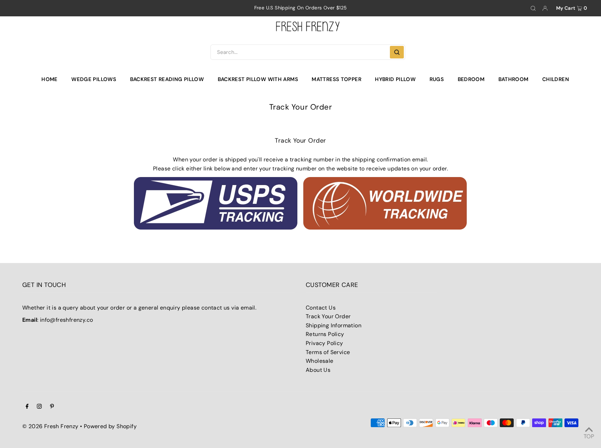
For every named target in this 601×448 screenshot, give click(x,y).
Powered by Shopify (110, 426)
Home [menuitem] (49, 79)
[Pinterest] (52, 406)
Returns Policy (325, 334)
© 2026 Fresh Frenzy (50, 426)
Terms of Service (328, 352)
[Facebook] (27, 406)
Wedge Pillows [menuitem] (93, 79)
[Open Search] (533, 8)
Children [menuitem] (555, 79)
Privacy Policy (324, 343)
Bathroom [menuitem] (513, 79)
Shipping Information (333, 325)
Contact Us (321, 307)
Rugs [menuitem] (437, 79)
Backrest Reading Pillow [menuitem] (167, 79)
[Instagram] (39, 406)
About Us (318, 370)
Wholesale (320, 361)
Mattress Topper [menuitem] (336, 79)
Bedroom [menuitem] (471, 79)
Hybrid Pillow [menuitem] (395, 79)
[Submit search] (397, 52)
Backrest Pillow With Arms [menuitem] (258, 79)
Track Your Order (328, 316)
